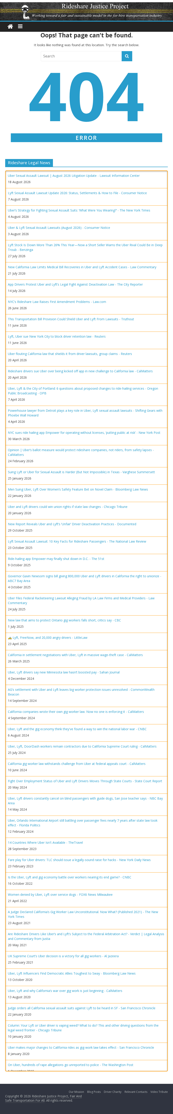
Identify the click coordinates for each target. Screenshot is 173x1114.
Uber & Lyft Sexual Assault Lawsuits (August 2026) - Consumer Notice (59, 227)
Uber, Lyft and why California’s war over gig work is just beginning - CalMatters (65, 991)
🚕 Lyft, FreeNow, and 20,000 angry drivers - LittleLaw (47, 637)
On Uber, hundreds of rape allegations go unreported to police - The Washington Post (70, 1065)
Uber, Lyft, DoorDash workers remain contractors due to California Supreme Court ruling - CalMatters (82, 746)
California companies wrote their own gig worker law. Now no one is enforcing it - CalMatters (76, 711)
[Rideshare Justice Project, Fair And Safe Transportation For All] (10, 27)
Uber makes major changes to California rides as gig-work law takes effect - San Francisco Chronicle (81, 1047)
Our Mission (76, 1092)
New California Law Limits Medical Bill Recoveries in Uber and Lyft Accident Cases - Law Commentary (82, 267)
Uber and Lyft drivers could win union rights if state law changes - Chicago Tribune (67, 507)
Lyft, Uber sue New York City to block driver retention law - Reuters (57, 336)
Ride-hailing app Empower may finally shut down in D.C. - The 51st (56, 559)
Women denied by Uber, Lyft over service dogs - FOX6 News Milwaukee (60, 894)
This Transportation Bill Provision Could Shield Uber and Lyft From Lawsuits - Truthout (71, 319)
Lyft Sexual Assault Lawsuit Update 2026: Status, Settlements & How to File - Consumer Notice (77, 193)
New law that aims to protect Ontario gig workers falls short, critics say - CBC (64, 620)
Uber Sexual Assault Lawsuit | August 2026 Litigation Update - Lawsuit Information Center (74, 175)
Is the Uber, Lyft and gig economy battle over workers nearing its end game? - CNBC (69, 877)
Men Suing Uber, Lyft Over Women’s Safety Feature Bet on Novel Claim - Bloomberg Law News (78, 489)
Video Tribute (159, 1092)
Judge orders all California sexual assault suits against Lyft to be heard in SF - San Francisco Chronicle (81, 1008)
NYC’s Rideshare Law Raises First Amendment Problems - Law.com (57, 302)
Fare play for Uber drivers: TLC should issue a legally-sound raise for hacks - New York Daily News (79, 860)
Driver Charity (112, 1092)
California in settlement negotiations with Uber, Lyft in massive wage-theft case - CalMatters (75, 655)
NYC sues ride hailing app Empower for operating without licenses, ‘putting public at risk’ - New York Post (84, 432)
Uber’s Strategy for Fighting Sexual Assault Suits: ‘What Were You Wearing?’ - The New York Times (79, 210)
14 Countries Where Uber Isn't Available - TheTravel (45, 842)
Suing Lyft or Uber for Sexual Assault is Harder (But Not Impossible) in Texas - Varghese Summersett (81, 472)
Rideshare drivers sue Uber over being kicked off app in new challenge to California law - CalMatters (80, 371)
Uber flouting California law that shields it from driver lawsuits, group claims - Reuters (70, 354)
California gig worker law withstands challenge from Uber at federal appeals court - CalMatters (77, 764)
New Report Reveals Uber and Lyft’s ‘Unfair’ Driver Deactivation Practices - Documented (72, 524)
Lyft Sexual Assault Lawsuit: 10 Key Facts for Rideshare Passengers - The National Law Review (77, 541)
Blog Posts (94, 1092)
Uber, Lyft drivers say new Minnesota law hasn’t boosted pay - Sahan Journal (64, 672)
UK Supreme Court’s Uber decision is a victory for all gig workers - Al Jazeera (63, 956)
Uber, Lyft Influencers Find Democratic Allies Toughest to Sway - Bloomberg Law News (72, 973)
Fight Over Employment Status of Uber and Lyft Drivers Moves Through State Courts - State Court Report (85, 781)
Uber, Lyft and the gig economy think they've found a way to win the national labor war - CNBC (77, 729)
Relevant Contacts (136, 1092)
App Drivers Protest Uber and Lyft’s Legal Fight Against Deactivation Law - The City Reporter (75, 284)
